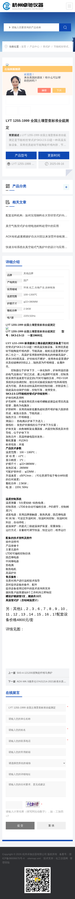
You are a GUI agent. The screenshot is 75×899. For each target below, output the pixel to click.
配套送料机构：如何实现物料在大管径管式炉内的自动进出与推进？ (37, 215)
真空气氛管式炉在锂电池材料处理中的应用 (32, 225)
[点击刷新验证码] (33, 804)
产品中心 (34, 46)
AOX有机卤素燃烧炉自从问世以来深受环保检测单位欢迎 (37, 236)
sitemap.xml (34, 858)
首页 (23, 46)
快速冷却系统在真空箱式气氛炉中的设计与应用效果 (37, 247)
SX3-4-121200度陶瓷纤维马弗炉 (34, 672)
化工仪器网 (62, 858)
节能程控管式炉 (62, 46)
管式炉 (46, 46)
